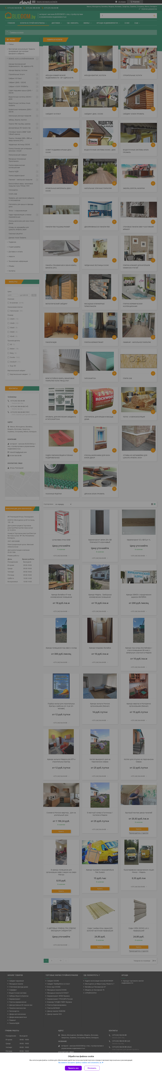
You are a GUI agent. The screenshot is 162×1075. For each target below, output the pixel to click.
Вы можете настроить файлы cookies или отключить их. (80, 1063)
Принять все (73, 1068)
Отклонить (92, 1068)
